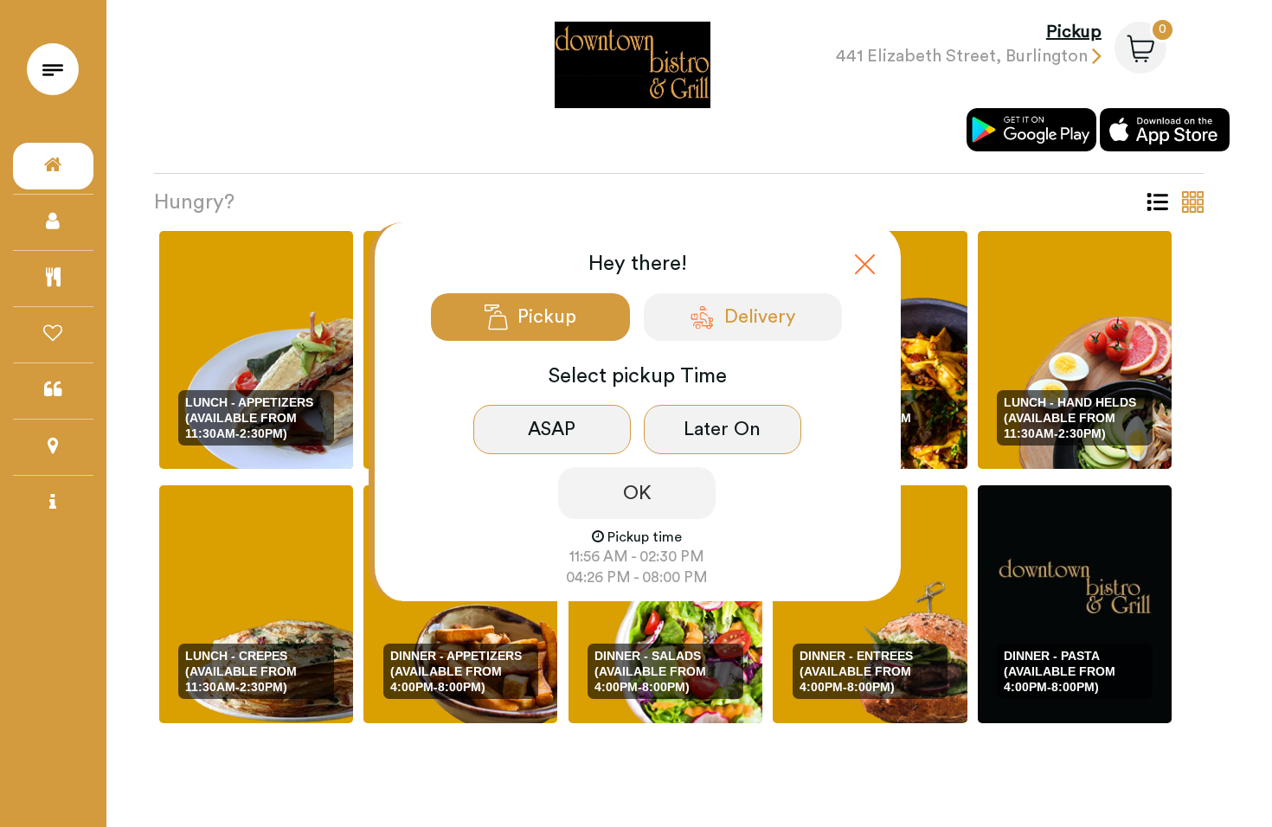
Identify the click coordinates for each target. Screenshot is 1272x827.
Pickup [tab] (546, 316)
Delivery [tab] (760, 316)
